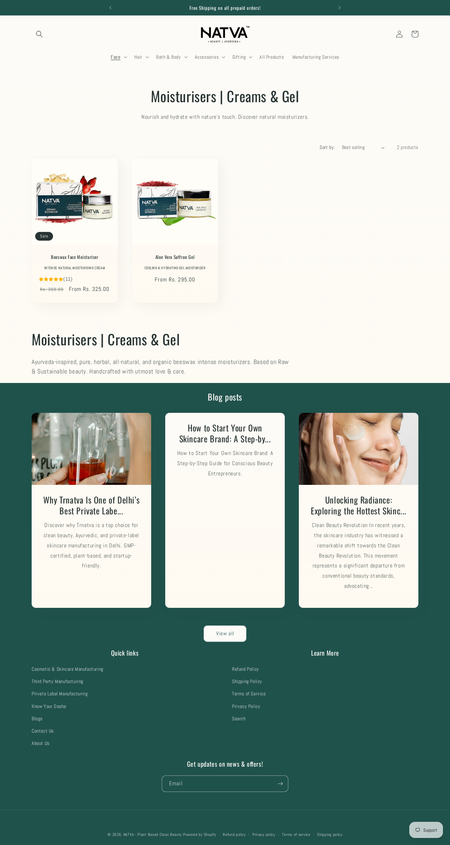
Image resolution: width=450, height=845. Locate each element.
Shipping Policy (247, 681)
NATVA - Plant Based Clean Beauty (152, 834)
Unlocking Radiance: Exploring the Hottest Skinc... (358, 505)
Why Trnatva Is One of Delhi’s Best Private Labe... (91, 505)
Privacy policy (263, 834)
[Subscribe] (280, 783)
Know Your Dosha (49, 706)
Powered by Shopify (199, 834)
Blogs (37, 718)
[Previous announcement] (110, 7)
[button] (39, 34)
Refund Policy (245, 669)
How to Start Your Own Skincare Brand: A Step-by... (225, 433)
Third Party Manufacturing (57, 681)
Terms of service (296, 834)
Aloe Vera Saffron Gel (175, 257)
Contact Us (43, 731)
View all (225, 633)
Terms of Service (249, 693)
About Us (41, 743)
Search (239, 718)
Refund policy (234, 834)
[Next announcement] (339, 7)
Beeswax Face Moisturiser (74, 257)
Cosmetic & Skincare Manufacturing (67, 669)
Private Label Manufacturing (60, 693)
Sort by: (327, 147)
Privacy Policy (246, 706)
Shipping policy (329, 834)
